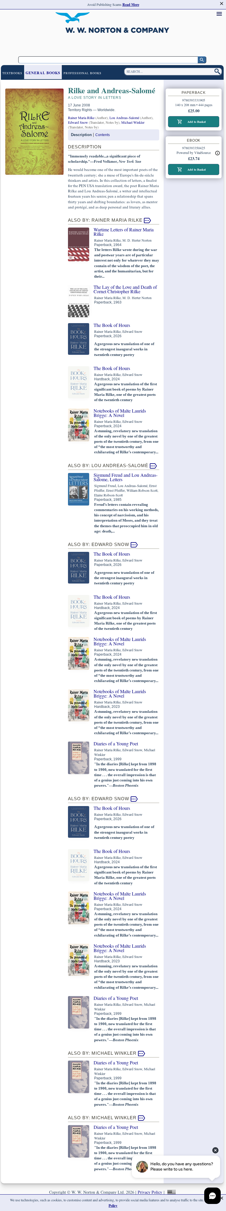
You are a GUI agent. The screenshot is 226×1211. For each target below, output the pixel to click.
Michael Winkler (132, 122)
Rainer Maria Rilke (81, 117)
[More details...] (217, 153)
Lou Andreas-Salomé (124, 117)
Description (81, 135)
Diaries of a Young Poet (116, 743)
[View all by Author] (147, 220)
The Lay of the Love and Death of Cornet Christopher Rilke (125, 289)
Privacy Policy (150, 1192)
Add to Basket (196, 122)
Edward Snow (78, 122)
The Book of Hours (112, 325)
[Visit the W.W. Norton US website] (171, 1192)
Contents (102, 135)
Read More (130, 4)
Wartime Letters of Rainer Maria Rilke (124, 231)
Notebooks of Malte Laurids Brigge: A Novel (120, 413)
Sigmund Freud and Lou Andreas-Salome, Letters (125, 477)
